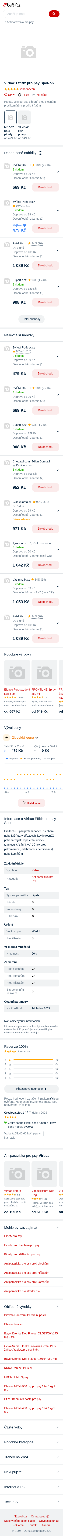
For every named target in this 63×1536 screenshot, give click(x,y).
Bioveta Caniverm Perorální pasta (25, 1315)
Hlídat (26, 94)
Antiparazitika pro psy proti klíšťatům (26, 1272)
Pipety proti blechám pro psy (21, 1245)
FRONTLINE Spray (16, 1377)
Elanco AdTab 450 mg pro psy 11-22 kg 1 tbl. (29, 1410)
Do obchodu (45, 187)
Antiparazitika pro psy (20, 22)
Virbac (36, 870)
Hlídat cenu (34, 803)
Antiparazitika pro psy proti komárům (26, 1281)
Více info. (24, 1104)
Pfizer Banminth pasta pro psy (22, 1399)
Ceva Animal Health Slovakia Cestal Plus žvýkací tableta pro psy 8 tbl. (30, 1348)
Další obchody (31, 319)
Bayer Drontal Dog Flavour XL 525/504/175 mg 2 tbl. (31, 1335)
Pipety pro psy (13, 1236)
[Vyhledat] (54, 13)
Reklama (18, 1525)
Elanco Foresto (13, 1324)
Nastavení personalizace (19, 1520)
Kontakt (32, 1525)
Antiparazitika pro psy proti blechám (26, 1263)
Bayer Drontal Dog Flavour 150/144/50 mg (30, 1358)
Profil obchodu (25, 465)
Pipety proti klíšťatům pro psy (22, 1254)
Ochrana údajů (40, 1516)
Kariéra (46, 1525)
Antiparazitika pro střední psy (22, 1291)
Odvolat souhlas (49, 1520)
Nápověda (20, 1516)
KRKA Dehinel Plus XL (18, 1368)
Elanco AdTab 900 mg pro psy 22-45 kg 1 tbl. (29, 1388)
